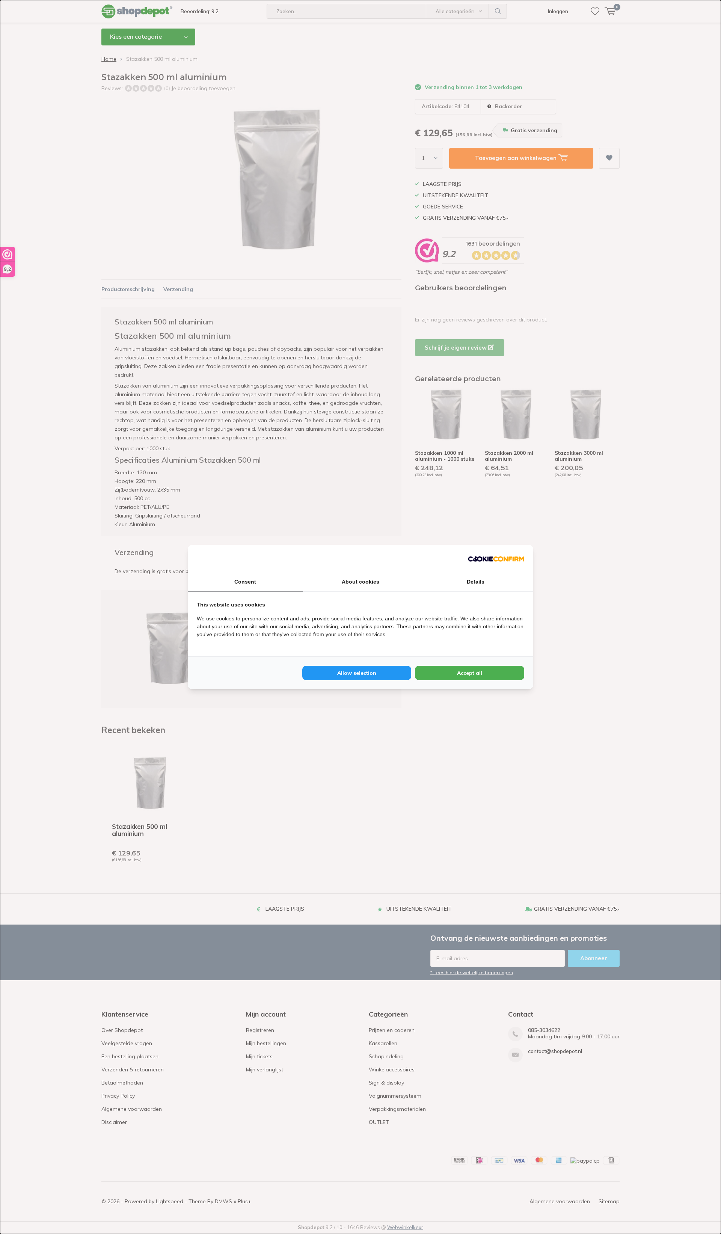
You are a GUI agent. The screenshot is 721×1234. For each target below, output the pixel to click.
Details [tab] (475, 582)
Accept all (469, 673)
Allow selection (356, 673)
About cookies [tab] (360, 582)
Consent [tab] (245, 582)
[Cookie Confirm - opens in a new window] (496, 559)
